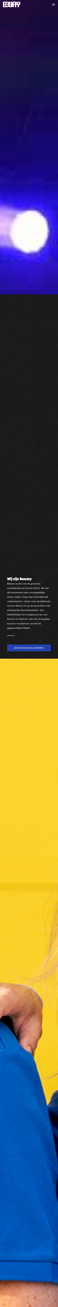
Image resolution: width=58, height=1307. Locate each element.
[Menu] (53, 4)
